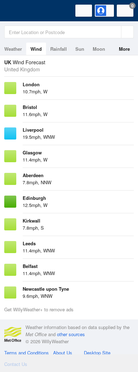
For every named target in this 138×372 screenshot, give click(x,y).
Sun (79, 48)
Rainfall (58, 48)
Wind (36, 48)
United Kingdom (22, 69)
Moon (99, 48)
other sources (71, 334)
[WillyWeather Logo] (16, 10)
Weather (13, 48)
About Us (62, 352)
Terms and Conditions (26, 352)
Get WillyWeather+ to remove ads (39, 309)
